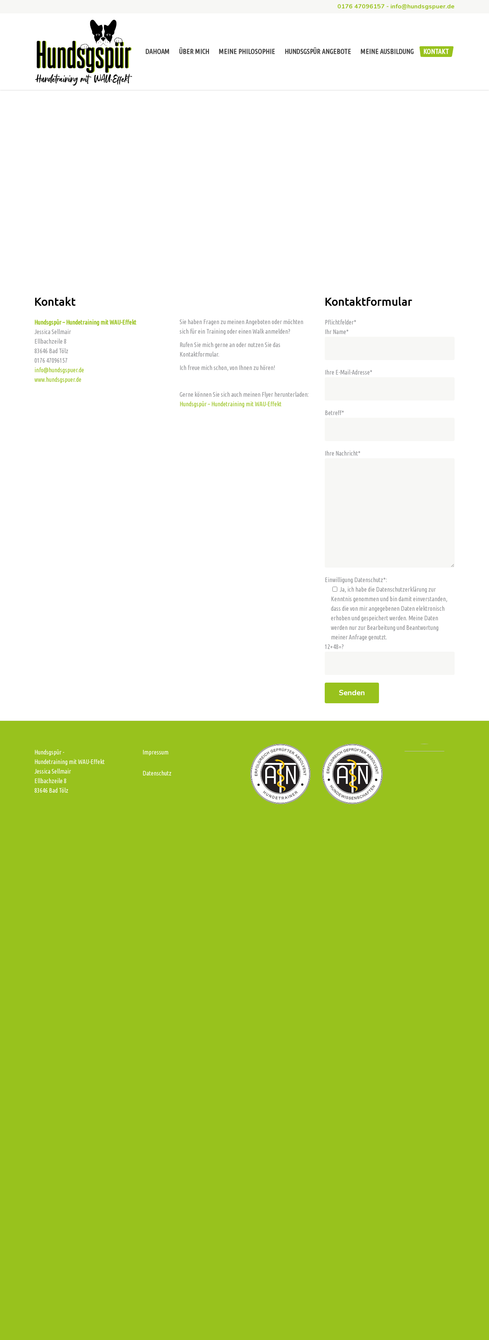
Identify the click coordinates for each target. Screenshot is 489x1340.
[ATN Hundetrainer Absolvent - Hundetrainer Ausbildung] (280, 801)
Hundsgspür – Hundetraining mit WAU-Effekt (231, 404)
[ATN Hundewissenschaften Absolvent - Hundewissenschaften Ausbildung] (352, 801)
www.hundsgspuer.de (57, 379)
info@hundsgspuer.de (59, 370)
